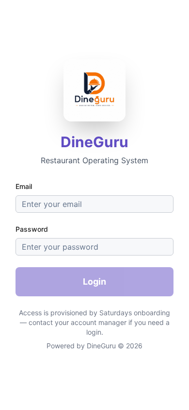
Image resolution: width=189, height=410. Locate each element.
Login (94, 281)
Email (24, 186)
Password (32, 229)
